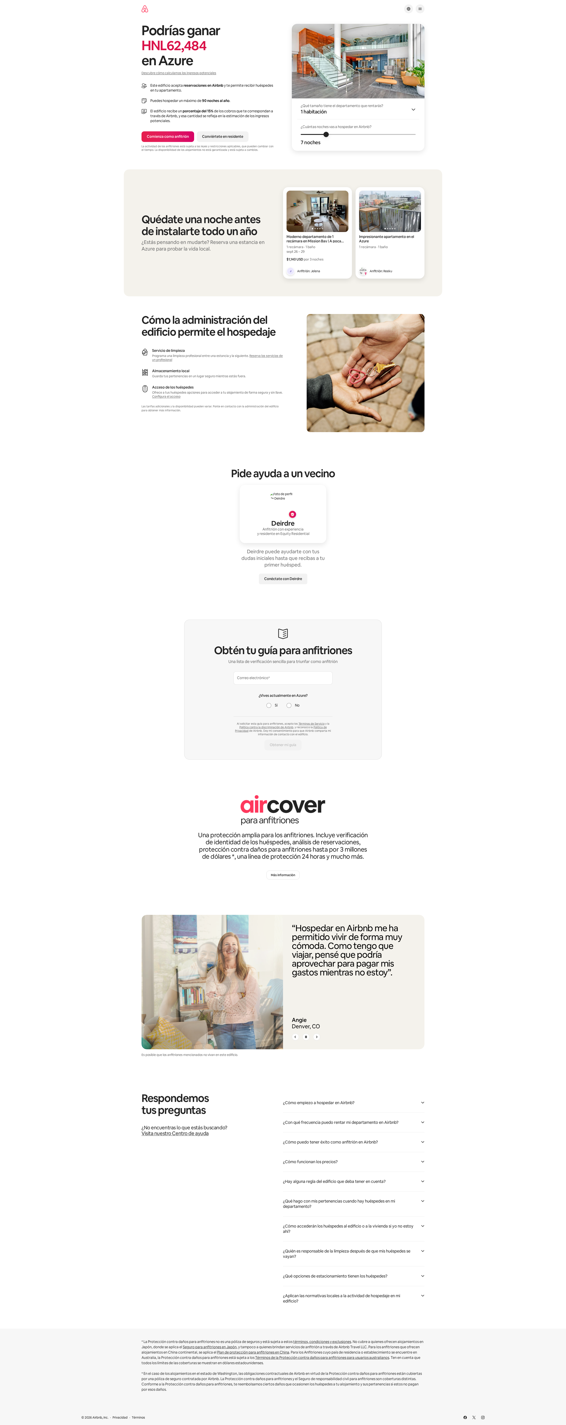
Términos (138, 1417)
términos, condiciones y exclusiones (322, 1341)
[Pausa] (306, 1036)
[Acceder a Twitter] (474, 1417)
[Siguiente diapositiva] (316, 1036)
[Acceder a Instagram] (483, 1417)
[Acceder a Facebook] (465, 1417)
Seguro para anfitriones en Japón (210, 1347)
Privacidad (120, 1417)
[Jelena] (290, 271)
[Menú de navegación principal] (420, 8)
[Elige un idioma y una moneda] (408, 8)
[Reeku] (363, 271)
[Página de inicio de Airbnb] (145, 9)
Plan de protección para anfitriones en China (253, 1352)
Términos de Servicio (311, 724)
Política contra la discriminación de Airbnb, (266, 727)
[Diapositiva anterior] (295, 1036)
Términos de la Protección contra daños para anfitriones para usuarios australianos (322, 1357)
